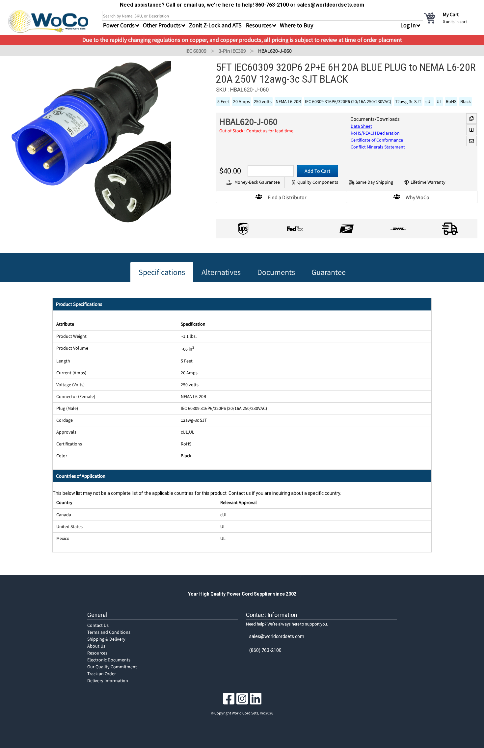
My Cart (451, 14)
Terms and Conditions (108, 632)
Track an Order (101, 674)
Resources (97, 653)
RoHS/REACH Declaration (375, 133)
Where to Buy (296, 25)
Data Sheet (361, 126)
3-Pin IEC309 (232, 50)
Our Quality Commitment (112, 667)
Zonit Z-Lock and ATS (215, 25)
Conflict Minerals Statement (378, 147)
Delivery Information (107, 680)
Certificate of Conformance (377, 140)
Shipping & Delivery (106, 639)
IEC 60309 (195, 50)
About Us (96, 646)
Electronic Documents (108, 660)
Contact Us (98, 625)
